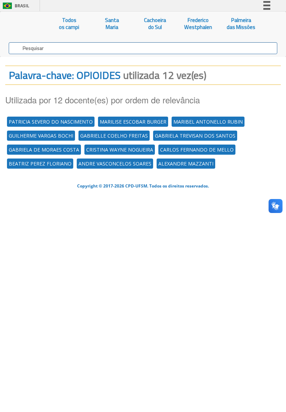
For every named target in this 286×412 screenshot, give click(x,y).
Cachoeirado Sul (155, 23)
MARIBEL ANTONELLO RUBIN (208, 121)
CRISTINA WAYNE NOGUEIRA (119, 149)
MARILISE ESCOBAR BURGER (133, 121)
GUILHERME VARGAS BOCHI (41, 135)
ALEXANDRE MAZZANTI (185, 163)
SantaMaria (112, 23)
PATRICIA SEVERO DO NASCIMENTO (51, 121)
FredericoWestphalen (198, 23)
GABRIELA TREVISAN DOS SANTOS (195, 135)
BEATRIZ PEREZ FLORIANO (40, 163)
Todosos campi (69, 23)
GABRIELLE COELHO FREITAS (114, 135)
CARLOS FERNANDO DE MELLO (197, 149)
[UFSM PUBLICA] (24, 24)
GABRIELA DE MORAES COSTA (44, 149)
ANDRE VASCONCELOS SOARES (114, 163)
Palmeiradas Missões (241, 23)
